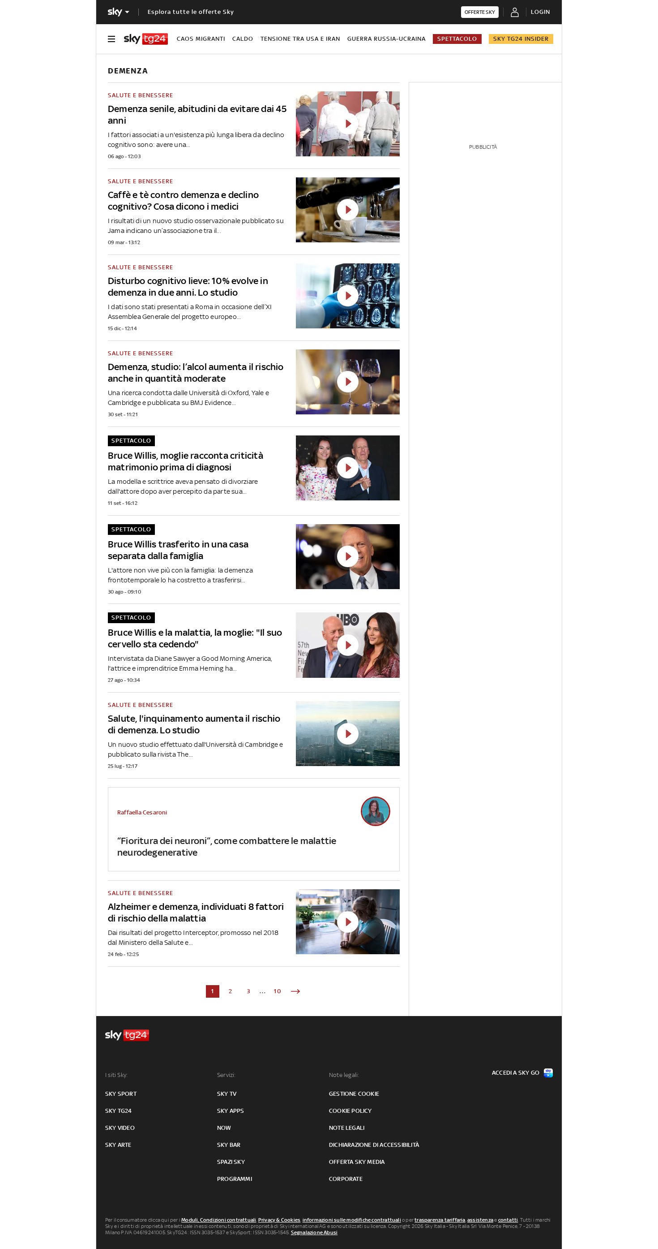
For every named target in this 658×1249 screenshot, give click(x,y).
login (540, 12)
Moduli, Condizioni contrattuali (218, 1220)
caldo (242, 38)
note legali (346, 1127)
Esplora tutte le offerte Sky (191, 12)
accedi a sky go (515, 1072)
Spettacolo (457, 38)
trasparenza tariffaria (439, 1220)
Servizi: (226, 1075)
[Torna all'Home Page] (146, 39)
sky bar (228, 1144)
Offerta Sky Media (357, 1162)
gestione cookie (354, 1093)
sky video (120, 1127)
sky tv (226, 1093)
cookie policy (350, 1110)
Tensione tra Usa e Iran (300, 38)
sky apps (230, 1110)
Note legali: (344, 1075)
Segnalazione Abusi (314, 1232)
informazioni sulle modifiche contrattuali (352, 1220)
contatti (508, 1220)
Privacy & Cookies (279, 1220)
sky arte (118, 1144)
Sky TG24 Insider (521, 38)
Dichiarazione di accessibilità (374, 1144)
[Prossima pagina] (295, 991)
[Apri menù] (111, 39)
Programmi (234, 1179)
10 (278, 991)
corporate (346, 1179)
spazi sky (231, 1162)
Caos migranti (201, 38)
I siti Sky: (116, 1075)
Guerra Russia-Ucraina (386, 38)
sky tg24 (118, 1110)
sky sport (121, 1093)
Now (224, 1127)
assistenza (480, 1220)
